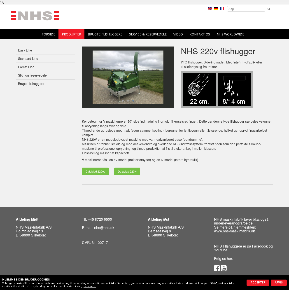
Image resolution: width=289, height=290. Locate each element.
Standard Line (28, 58)
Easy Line (25, 50)
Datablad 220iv (127, 171)
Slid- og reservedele (32, 75)
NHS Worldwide (230, 34)
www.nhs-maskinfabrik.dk (234, 231)
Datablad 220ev (95, 171)
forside (48, 34)
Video (178, 34)
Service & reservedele (148, 34)
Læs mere (90, 286)
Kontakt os (200, 34)
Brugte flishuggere (105, 34)
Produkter (71, 34)
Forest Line (26, 67)
